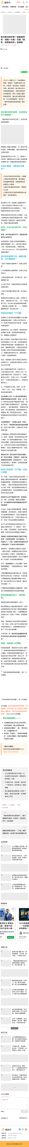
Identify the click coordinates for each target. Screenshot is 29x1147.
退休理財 (5, 7)
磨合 (19, 805)
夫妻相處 (12, 805)
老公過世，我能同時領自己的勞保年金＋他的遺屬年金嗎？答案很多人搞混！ (19, 1077)
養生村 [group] (3, 12)
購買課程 (18, 2)
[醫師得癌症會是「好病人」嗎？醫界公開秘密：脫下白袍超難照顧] (6, 982)
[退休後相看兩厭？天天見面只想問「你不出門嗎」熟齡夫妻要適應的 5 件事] (6, 1011)
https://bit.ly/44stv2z (10, 752)
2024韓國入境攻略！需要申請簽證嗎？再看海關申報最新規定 (19, 848)
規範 (2, 1111)
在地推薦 (21, 7)
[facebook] (19, 1129)
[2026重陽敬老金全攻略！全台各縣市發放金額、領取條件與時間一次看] (6, 1039)
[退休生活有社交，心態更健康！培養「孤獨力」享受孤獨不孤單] (6, 858)
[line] (22, 1129)
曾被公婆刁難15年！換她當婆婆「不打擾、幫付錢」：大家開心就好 (19, 954)
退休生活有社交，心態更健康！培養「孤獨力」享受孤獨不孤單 (20, 858)
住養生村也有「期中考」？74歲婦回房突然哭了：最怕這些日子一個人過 (19, 1068)
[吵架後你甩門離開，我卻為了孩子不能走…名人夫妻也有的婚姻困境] (6, 992)
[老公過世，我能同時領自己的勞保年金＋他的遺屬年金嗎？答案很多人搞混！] (6, 1077)
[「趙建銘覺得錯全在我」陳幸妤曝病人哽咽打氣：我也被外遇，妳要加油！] (6, 963)
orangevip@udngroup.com (15, 1133)
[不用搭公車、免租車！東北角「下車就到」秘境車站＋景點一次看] (6, 1048)
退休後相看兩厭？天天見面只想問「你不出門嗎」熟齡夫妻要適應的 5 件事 (20, 1011)
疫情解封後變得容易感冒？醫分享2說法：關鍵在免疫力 (20, 877)
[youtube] (25, 1129)
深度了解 (20, 937)
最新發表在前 (23, 1118)
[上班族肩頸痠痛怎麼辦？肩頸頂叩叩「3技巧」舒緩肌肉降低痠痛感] (6, 886)
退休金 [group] (10, 12)
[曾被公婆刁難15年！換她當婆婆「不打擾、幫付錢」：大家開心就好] (6, 954)
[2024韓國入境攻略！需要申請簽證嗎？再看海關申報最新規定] (6, 848)
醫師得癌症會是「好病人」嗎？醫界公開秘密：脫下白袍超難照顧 (19, 982)
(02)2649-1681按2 (12, 1135)
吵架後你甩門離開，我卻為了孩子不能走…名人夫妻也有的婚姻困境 (19, 992)
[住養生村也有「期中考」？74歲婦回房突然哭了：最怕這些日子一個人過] (6, 1068)
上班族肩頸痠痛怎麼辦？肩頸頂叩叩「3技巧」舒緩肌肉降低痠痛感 (19, 886)
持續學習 (13, 7)
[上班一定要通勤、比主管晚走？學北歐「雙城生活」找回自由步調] (6, 1021)
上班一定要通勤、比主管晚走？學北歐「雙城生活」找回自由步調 (19, 1020)
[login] (23, 2)
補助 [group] (24, 12)
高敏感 (4, 805)
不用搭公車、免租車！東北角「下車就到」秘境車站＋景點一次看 (19, 1048)
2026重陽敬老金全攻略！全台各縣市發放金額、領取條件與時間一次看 (19, 1039)
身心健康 (5, 807)
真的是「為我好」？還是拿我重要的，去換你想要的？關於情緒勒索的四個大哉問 (15, 736)
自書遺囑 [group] (17, 12)
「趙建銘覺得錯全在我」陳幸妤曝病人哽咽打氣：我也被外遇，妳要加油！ (20, 963)
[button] (26, 2)
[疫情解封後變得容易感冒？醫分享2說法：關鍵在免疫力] (6, 877)
